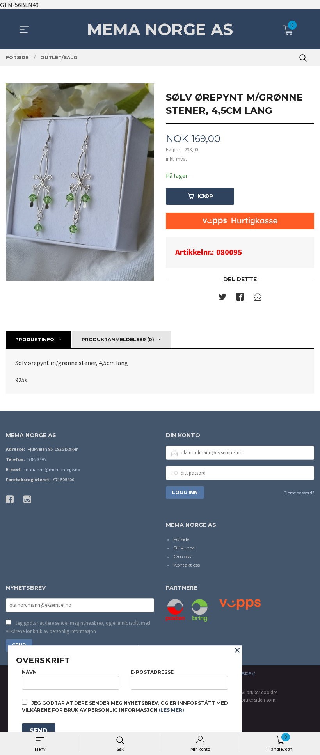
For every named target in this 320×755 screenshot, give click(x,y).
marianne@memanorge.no (52, 469)
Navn (29, 672)
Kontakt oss (187, 565)
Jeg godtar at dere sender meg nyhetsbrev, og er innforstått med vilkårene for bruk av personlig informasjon (78, 627)
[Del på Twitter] (222, 298)
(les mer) (171, 710)
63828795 (36, 459)
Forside (181, 539)
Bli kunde (184, 548)
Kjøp (205, 196)
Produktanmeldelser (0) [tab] (118, 339)
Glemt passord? (298, 493)
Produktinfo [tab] (34, 339)
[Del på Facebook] (240, 298)
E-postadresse (152, 672)
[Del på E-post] (258, 298)
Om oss (182, 556)
